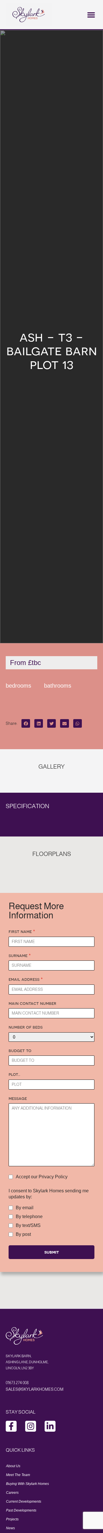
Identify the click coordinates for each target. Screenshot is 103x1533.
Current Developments (23, 1502)
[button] (91, 14)
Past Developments (21, 1510)
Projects (12, 1519)
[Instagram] (30, 1426)
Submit (51, 1252)
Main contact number (32, 1003)
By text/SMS (28, 1225)
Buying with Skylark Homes (27, 1484)
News (10, 1528)
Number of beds (26, 1027)
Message (18, 1098)
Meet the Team (18, 1475)
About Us (13, 1466)
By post (23, 1234)
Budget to (20, 1050)
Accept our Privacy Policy (42, 1177)
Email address (26, 979)
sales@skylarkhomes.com (35, 1389)
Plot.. (14, 1074)
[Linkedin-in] (50, 1426)
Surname (20, 955)
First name (22, 931)
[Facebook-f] (11, 1426)
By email (24, 1208)
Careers (12, 1493)
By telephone (29, 1216)
